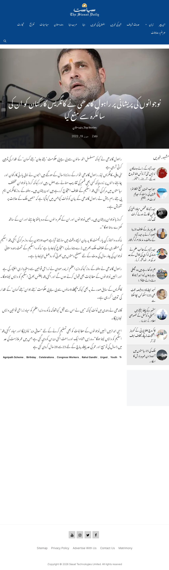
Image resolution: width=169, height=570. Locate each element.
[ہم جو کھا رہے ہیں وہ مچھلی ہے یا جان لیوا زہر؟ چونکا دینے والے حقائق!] (162, 274)
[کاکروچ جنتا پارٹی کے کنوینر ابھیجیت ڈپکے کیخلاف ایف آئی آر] (162, 334)
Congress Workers (68, 357)
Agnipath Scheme (13, 357)
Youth (113, 357)
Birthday (31, 357)
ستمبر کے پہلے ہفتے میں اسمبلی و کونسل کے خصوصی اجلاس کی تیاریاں (142, 315)
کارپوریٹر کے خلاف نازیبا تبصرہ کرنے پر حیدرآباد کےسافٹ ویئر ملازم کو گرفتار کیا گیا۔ (141, 236)
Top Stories (90, 126)
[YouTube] (72, 534)
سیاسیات (44, 24)
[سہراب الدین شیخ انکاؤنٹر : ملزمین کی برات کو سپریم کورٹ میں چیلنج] (162, 193)
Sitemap (42, 548)
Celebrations (46, 357)
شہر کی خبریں (115, 24)
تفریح (31, 24)
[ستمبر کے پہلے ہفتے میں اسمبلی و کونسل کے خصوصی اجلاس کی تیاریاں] (162, 314)
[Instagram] (80, 534)
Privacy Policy (60, 548)
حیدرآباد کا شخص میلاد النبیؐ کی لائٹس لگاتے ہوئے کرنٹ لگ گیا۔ (141, 213)
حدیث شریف (133, 24)
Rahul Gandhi (89, 357)
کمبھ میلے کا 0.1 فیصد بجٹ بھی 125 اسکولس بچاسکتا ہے (143, 294)
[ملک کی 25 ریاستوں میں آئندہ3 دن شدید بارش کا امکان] (162, 355)
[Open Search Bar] (5, 40)
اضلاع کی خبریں (97, 24)
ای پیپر (162, 24)
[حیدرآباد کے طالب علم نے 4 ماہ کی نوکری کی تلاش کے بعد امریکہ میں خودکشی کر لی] (162, 253)
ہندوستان (58, 24)
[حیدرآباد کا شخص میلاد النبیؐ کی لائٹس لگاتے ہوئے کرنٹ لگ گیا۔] (162, 213)
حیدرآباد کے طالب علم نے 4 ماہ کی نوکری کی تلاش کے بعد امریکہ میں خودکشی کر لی (141, 254)
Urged (103, 357)
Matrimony (125, 548)
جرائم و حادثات (158, 32)
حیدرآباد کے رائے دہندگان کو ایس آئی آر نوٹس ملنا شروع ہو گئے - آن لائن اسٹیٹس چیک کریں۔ (142, 175)
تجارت (20, 24)
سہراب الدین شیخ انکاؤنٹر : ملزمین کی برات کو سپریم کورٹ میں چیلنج (142, 193)
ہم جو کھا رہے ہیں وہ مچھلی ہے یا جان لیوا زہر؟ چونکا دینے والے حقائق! (143, 274)
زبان (151, 24)
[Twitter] (87, 534)
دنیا (83, 24)
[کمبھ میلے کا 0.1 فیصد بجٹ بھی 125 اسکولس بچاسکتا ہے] (162, 294)
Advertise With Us (85, 548)
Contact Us (107, 548)
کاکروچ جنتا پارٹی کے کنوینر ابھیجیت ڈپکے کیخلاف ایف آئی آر (142, 335)
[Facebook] (95, 534)
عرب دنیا (72, 24)
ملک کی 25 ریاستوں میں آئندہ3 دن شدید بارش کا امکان (144, 355)
